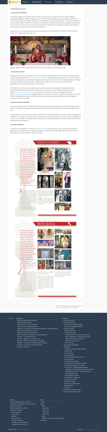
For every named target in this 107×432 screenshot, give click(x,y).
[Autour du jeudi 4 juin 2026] (14, 2)
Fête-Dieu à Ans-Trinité (23, 347)
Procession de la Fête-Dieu (72, 341)
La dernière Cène (16, 418)
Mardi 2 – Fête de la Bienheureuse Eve (27, 330)
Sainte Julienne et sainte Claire (72, 377)
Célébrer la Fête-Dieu (70, 332)
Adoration (14, 416)
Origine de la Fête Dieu (69, 322)
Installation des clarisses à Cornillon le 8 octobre (78, 371)
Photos (43, 406)
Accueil (25, 2)
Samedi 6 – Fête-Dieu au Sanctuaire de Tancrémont (30, 341)
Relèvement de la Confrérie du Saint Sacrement (23, 404)
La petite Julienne (69, 359)
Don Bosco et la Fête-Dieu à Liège (72, 389)
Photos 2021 (46, 408)
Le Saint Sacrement (15, 412)
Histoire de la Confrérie (16, 410)
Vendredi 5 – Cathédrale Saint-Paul (26, 336)
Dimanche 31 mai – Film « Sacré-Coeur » (27, 324)
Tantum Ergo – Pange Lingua (72, 383)
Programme (36, 2)
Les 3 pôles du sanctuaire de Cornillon (74, 365)
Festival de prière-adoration (24, 322)
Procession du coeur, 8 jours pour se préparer (77, 334)
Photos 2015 (46, 412)
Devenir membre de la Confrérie (19, 408)
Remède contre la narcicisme (20, 422)
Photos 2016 (46, 410)
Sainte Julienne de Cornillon (70, 345)
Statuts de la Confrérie (16, 406)
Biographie (67, 347)
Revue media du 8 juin (71, 373)
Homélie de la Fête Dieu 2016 (20, 424)
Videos (43, 416)
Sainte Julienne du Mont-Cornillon (73, 324)
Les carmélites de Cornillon (71, 375)
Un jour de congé (68, 343)
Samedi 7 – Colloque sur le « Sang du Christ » (29, 338)
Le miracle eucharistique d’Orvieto (73, 326)
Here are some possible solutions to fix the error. (67, 307)
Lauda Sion (67, 387)
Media (42, 404)
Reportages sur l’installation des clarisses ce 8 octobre (79, 369)
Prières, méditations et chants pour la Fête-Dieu (77, 336)
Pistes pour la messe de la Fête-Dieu (74, 338)
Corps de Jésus (15, 414)
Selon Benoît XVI (68, 353)
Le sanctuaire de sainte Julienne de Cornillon (75, 363)
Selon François (68, 351)
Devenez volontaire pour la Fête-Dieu (27, 320)
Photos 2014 (46, 414)
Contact (69, 2)
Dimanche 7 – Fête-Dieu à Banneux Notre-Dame (29, 345)
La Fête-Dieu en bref (68, 320)
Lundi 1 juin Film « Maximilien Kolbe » (27, 326)
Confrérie (59, 2)
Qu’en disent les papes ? (17, 420)
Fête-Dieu (48, 2)
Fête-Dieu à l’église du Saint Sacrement (27, 332)
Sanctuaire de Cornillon (70, 379)
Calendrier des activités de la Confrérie (20, 402)
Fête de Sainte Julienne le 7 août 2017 (74, 357)
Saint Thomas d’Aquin (22, 94)
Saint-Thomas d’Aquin (69, 381)
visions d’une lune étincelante (38, 78)
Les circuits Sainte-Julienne (71, 361)
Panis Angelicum (68, 385)
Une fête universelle (68, 328)
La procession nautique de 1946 (71, 391)
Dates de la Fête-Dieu (69, 330)
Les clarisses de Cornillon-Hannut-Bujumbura (76, 367)
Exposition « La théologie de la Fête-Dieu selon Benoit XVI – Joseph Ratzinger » (37, 328)
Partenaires (44, 420)
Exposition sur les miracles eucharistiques (53, 418)
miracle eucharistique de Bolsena (25, 92)
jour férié (44, 129)
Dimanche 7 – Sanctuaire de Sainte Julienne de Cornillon (32, 343)
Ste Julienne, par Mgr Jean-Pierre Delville (75, 349)
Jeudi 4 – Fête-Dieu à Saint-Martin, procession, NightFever (32, 334)
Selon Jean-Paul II (69, 355)
